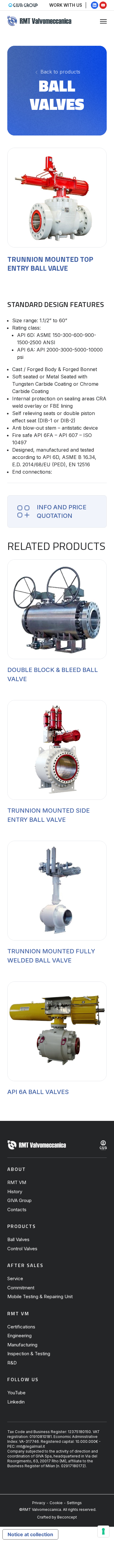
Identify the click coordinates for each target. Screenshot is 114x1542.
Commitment (20, 1288)
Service (15, 1278)
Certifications (21, 1327)
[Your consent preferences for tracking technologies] (103, 1531)
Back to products (59, 72)
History (14, 1191)
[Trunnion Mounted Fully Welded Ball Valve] (57, 890)
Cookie (56, 1502)
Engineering (19, 1335)
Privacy (38, 1502)
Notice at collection (30, 1534)
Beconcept (67, 1517)
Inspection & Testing (28, 1353)
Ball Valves (18, 1239)
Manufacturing (22, 1345)
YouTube (16, 1393)
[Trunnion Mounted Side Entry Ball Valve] (57, 750)
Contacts (16, 1209)
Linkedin (16, 1402)
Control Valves (22, 1248)
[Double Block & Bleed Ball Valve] (57, 609)
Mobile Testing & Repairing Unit (40, 1296)
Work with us (65, 5)
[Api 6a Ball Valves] (57, 1031)
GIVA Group (19, 1200)
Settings (74, 1502)
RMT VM (16, 1182)
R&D (12, 1363)
